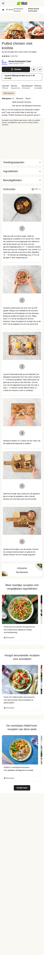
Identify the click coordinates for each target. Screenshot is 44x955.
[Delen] (39, 69)
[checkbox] (3, 56)
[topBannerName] (22, 17)
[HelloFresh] (22, 3)
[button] (22, 171)
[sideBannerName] (22, 143)
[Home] (3, 9)
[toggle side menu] (3, 3)
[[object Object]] (33, 69)
